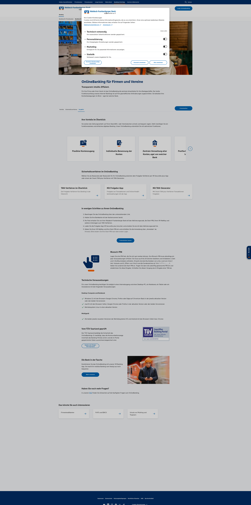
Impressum (107, 25)
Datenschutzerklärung (92, 25)
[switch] (165, 39)
